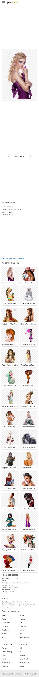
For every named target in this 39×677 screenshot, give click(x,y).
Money (22, 666)
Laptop (22, 630)
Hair (21, 648)
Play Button (6, 630)
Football (4, 648)
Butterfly (22, 619)
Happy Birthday (7, 652)
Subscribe (23, 626)
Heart (4, 615)
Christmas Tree (7, 644)
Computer (23, 655)
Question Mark (24, 662)
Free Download (19, 156)
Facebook (5, 666)
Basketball (5, 626)
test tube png (7, 206)
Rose (4, 641)
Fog (21, 633)
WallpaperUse (24, 637)
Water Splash (24, 659)
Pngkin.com (6, 662)
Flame (22, 615)
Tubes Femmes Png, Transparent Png (14, 427)
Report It (5, 258)
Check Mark (24, 644)
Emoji (21, 641)
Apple (4, 619)
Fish (21, 652)
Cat (21, 623)
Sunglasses (6, 623)
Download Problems (16, 258)
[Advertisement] (19, 29)
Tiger (3, 637)
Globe (4, 655)
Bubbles (4, 633)
